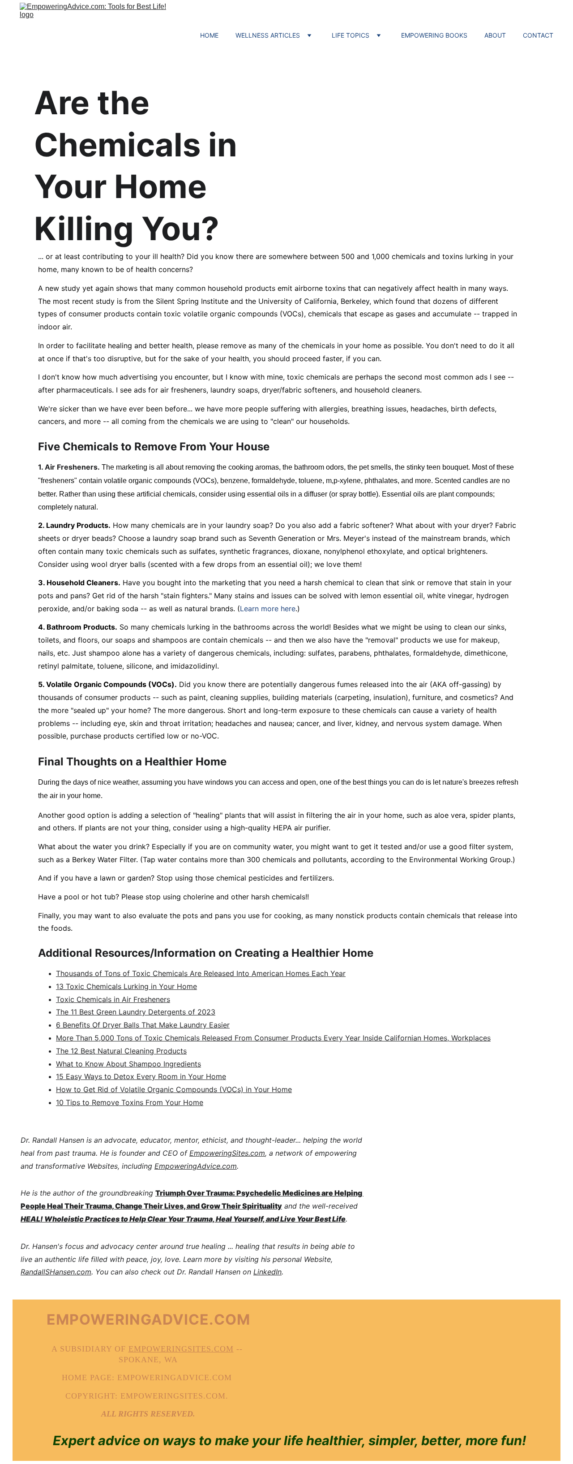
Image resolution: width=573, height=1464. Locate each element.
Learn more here (267, 608)
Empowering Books (434, 35)
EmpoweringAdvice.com (195, 1166)
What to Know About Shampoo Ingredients (128, 1063)
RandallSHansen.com (56, 1271)
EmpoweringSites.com (227, 1153)
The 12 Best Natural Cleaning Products (121, 1050)
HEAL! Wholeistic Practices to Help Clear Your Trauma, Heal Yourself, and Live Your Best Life (183, 1218)
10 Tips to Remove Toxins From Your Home (129, 1102)
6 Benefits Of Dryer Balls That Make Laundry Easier (143, 1024)
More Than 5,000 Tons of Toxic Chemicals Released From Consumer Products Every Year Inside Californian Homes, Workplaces (273, 1037)
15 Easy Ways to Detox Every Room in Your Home (141, 1076)
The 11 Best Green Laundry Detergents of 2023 (135, 1011)
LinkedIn (267, 1271)
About (495, 35)
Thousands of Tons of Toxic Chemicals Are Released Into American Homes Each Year (201, 973)
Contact (538, 35)
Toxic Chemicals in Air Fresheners (113, 999)
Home (209, 35)
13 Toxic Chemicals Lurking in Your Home (126, 986)
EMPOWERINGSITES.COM (181, 1348)
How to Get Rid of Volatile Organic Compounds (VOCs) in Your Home (174, 1089)
